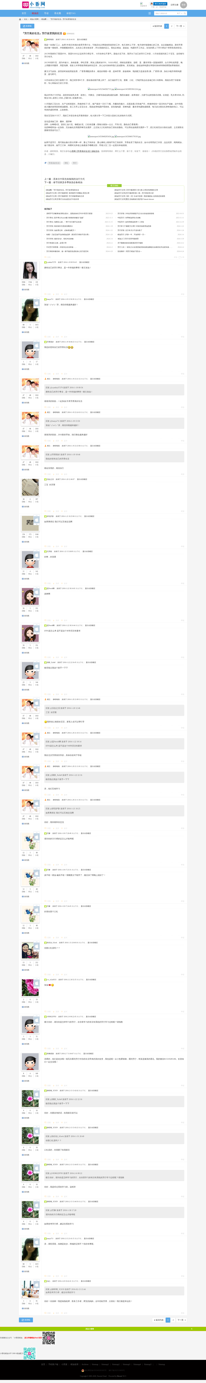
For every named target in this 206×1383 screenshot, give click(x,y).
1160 (36, 534)
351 (36, 608)
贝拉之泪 (50, 479)
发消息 (26, 63)
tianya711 (50, 299)
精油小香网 (34, 19)
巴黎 (48, 833)
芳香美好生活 (54, 163)
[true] (185, 13)
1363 (36, 56)
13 (23, 963)
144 (36, 682)
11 (23, 571)
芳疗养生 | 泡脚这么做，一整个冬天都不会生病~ (64, 222)
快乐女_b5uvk (52, 943)
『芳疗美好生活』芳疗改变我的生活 (62, 19)
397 (36, 499)
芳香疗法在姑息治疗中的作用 (68, 199)
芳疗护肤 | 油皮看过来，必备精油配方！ (61, 230)
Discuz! (119, 1376)
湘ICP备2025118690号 (117, 1370)
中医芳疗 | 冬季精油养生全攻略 (129, 218)
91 (37, 1301)
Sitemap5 (147, 1364)
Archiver (85, 1364)
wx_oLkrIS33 (51, 980)
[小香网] (32, 5)
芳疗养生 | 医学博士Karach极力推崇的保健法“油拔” (65, 218)
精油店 (35, 13)
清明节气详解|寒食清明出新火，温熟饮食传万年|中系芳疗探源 (69, 214)
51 (37, 1036)
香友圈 (57, 13)
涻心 (48, 1281)
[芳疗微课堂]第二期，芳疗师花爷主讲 (140, 193)
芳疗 (75, 163)
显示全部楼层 (82, 39)
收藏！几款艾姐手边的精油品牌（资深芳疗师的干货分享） (68, 235)
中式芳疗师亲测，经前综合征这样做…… (61, 247)
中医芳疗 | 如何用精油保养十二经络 (131, 222)
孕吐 (66, 163)
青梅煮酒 (50, 1054)
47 (23, 56)
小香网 (20, 19)
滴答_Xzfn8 (51, 662)
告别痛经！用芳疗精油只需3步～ (130, 251)
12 (23, 853)
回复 (49, 257)
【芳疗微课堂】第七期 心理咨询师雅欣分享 (142, 190)
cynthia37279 (51, 262)
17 (37, 362)
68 (23, 325)
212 (36, 963)
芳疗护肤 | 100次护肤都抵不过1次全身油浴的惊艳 (136, 214)
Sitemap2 (116, 1364)
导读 (46, 13)
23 (23, 682)
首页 (24, 13)
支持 (57, 294)
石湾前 (49, 551)
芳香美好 (50, 342)
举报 (175, 257)
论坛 (25, 19)
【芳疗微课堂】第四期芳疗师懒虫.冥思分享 (73, 193)
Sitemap (95, 1364)
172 (30, 534)
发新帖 (29, 26)
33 (37, 1000)
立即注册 (174, 5)
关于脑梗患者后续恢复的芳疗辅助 (130, 243)
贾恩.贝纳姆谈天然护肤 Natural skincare (140, 199)
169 (36, 1073)
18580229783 (51, 1017)
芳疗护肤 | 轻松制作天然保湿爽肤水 (59, 226)
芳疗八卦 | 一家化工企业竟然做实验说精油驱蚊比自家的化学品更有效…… (145, 247)
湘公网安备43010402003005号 (96, 1370)
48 (30, 56)
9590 (23, 282)
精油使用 (74, 1364)
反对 (65, 294)
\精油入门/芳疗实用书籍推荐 (128, 239)
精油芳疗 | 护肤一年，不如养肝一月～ (132, 235)
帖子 (178, 13)
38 (23, 499)
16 (37, 1110)
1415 (36, 325)
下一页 (179, 26)
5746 (30, 282)
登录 (184, 5)
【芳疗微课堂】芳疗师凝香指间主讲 (70, 196)
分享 (182, 257)
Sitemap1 (105, 1364)
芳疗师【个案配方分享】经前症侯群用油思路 (134, 226)
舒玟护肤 (50, 516)
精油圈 (43, 19)
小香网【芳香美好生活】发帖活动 (84, 151)
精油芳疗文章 (120, 190)
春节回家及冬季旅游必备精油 (67, 182)
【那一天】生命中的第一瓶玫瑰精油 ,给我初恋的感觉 (145, 196)
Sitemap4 (137, 1364)
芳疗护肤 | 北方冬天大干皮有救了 (130, 230)
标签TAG (71, 13)
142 (36, 571)
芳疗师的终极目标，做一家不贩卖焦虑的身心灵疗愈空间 (67, 251)
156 (23, 534)
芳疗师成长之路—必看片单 (56, 243)
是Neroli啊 (51, 588)
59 (23, 608)
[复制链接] (70, 34)
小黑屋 (64, 1364)
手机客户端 (53, 1364)
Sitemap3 (126, 1364)
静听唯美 (50, 39)
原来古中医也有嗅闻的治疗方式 (69, 179)
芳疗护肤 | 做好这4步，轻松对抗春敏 (60, 239)
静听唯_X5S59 (52, 1091)
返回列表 (158, 26)
